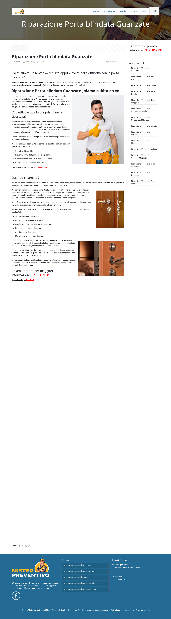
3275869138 (120, 580)
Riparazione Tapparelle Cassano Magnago (140, 156)
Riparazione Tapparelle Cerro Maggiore (143, 101)
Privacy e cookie (143, 610)
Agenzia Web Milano (111, 610)
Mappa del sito (128, 610)
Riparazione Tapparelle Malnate (144, 149)
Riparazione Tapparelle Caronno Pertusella (140, 110)
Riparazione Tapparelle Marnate (140, 141)
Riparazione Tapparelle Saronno (140, 133)
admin (27, 62)
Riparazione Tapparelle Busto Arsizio (143, 78)
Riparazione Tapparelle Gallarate (140, 69)
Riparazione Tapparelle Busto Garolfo (143, 92)
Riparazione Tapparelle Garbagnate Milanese (140, 118)
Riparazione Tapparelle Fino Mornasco (142, 182)
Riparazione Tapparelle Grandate (140, 173)
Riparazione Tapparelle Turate (143, 85)
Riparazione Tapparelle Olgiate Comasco (143, 165)
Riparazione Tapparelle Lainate (144, 126)
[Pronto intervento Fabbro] (19, 11)
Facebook (30, 280)
